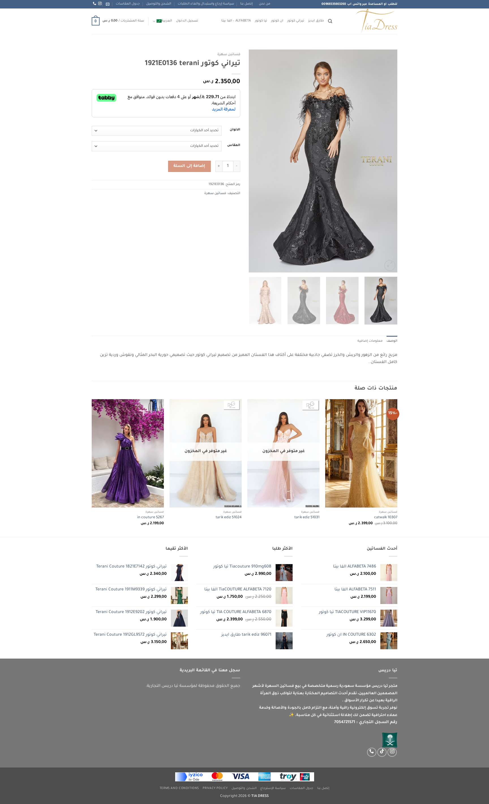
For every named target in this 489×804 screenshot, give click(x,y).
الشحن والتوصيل (158, 4)
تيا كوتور (261, 21)
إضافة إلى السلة (189, 166)
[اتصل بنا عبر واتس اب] (94, 4)
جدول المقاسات (128, 4)
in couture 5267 (150, 518)
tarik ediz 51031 (306, 518)
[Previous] (387, 161)
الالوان (235, 130)
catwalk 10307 (385, 518)
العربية (167, 21)
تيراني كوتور (295, 21)
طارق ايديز (316, 21)
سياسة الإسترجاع (273, 788)
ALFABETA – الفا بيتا (236, 21)
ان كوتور (277, 21)
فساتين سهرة (228, 55)
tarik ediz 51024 (229, 518)
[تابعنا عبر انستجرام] (100, 4)
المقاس (233, 145)
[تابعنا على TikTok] (382, 752)
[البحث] (330, 21)
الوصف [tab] (392, 341)
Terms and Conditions (179, 788)
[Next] (255, 161)
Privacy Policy (215, 788)
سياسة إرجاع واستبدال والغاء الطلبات (206, 4)
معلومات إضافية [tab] (370, 341)
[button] (108, 4)
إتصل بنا (246, 4)
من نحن (264, 4)
